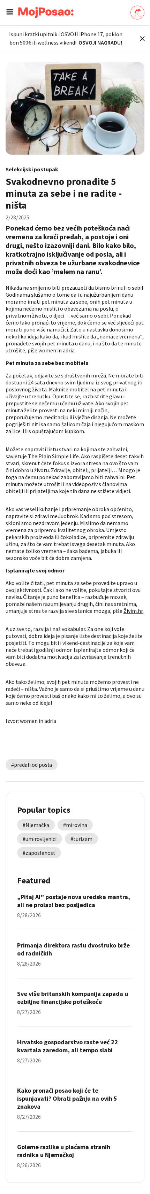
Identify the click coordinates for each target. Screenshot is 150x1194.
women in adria (56, 350)
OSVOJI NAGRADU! (100, 42)
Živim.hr (133, 610)
